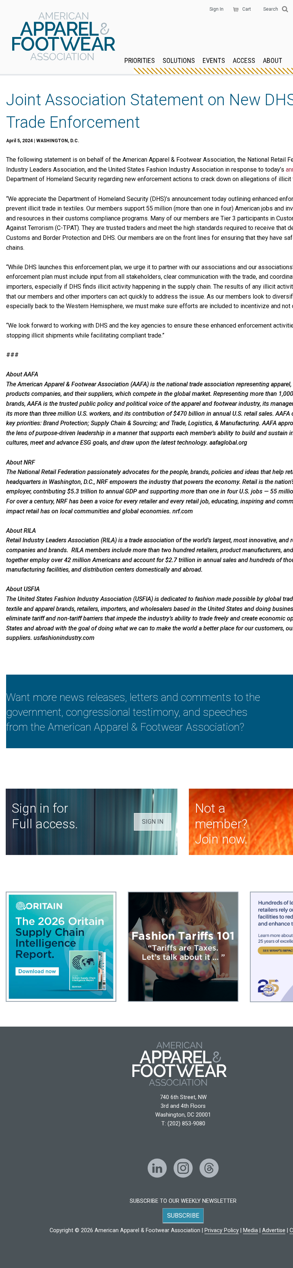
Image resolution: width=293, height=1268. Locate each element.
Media (250, 1230)
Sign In (216, 9)
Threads (209, 1168)
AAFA (63, 37)
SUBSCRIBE (183, 1215)
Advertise (273, 1230)
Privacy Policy (221, 1230)
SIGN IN (152, 821)
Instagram (183, 1168)
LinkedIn (157, 1168)
